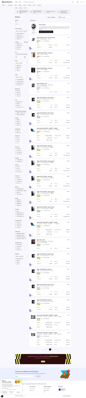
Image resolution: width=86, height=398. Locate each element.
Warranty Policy (46, 390)
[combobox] (49, 2)
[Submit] (72, 2)
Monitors (34, 5)
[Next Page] (57, 349)
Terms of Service (32, 388)
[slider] (16, 22)
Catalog (3, 5)
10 (45, 349)
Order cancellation (47, 388)
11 (47, 349)
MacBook (20, 5)
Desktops (29, 5)
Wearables (39, 5)
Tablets (15, 5)
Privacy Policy (31, 390)
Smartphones (10, 5)
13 (52, 349)
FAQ (44, 391)
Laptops (24, 5)
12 (50, 349)
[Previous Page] (43, 349)
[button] (50, 28)
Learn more (26, 41)
